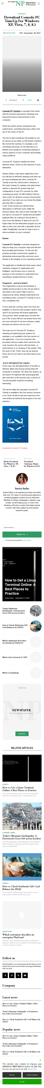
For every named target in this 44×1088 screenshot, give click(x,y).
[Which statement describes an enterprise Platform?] (36, 642)
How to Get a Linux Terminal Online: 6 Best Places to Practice (20, 587)
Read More (32, 1069)
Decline (12, 1075)
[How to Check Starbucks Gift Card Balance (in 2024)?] (36, 626)
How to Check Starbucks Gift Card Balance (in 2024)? (15, 626)
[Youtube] (25, 975)
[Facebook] (5, 975)
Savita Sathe (11, 33)
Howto (5, 784)
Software (22, 14)
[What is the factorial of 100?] (36, 657)
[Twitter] (18, 975)
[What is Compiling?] (36, 673)
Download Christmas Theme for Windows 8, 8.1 (32, 463)
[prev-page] (33, 550)
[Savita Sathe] (22, 479)
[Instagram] (11, 975)
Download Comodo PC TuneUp (14, 448)
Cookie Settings (32, 1075)
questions (7, 931)
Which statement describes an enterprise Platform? (14, 642)
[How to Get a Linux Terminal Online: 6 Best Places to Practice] (22, 573)
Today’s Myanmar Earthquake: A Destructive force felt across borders (13, 611)
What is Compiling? (10, 673)
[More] (38, 100)
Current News (8, 832)
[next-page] (37, 550)
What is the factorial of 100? (14, 657)
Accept (22, 1082)
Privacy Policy (26, 540)
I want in (20, 534)
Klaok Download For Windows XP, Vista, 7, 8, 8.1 (11, 463)
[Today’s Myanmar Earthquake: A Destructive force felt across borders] (36, 611)
